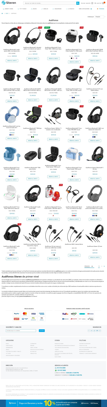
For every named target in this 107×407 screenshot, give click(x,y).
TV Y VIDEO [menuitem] (22, 9)
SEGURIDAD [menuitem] (57, 9)
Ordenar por (91, 17)
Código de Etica (83, 345)
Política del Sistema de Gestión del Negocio (63, 354)
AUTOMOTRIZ (33, 351)
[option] (71, 58)
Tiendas (57, 349)
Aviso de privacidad (84, 349)
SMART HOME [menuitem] (8, 9)
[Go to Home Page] (2, 13)
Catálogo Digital (59, 351)
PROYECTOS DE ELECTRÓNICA (36, 349)
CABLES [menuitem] (45, 9)
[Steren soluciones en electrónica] (9, 3)
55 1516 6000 (61, 368)
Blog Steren (58, 357)
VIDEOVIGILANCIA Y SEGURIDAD (13, 355)
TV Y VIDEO (8, 353)
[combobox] (52, 3)
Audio (7, 343)
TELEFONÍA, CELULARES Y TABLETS (13, 351)
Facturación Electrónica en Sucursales (65, 345)
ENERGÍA (32, 345)
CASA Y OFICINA (33, 347)
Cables (7, 349)
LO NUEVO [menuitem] (70, 9)
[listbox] (74, 58)
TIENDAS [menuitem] (101, 9)
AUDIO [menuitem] (34, 9)
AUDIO (7, 13)
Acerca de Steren (59, 343)
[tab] (29, 341)
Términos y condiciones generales (87, 353)
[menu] (53, 9)
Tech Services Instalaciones (62, 347)
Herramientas (9, 347)
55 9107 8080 (62, 370)
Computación (9, 345)
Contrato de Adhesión (84, 343)
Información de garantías (85, 351)
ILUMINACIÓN (33, 343)
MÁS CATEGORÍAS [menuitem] (84, 9)
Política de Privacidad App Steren (87, 347)
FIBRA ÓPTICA (33, 353)
